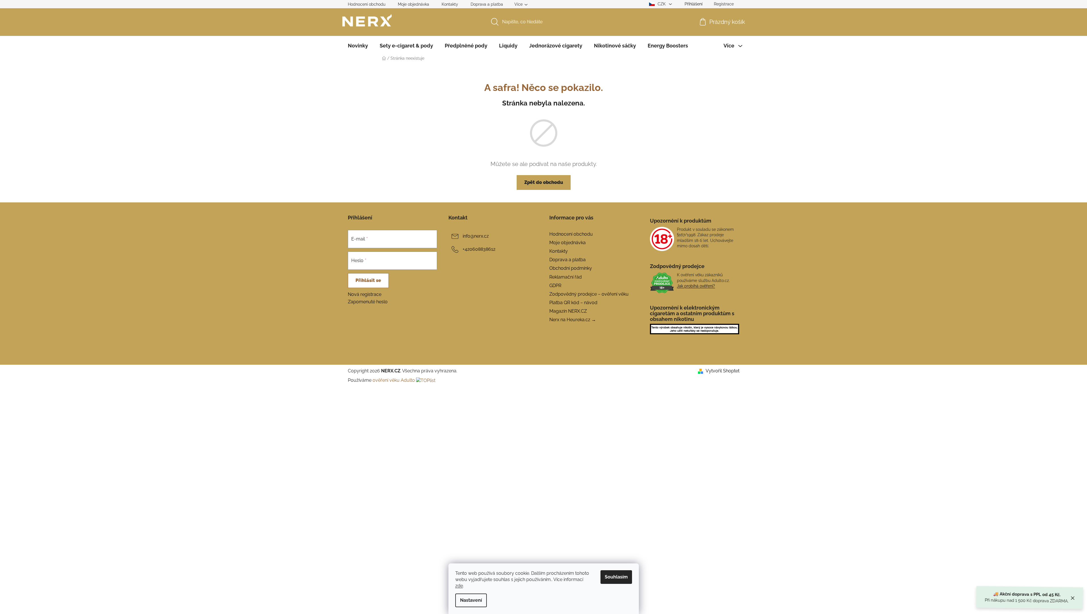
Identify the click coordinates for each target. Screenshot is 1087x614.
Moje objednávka (413, 4)
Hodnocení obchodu (366, 4)
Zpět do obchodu (543, 182)
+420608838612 (479, 249)
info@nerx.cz (476, 236)
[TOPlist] (425, 380)
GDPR (555, 285)
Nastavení (471, 600)
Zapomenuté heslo (368, 301)
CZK (662, 4)
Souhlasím (616, 577)
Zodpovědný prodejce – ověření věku (589, 294)
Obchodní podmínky (570, 268)
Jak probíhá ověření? (696, 286)
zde (459, 585)
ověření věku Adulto (394, 380)
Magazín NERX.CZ (568, 311)
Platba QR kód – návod (573, 302)
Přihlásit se (368, 280)
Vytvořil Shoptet (722, 371)
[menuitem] (358, 45)
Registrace (724, 4)
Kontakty (450, 4)
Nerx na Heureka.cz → (572, 319)
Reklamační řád (565, 277)
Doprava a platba (487, 4)
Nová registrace (364, 294)
